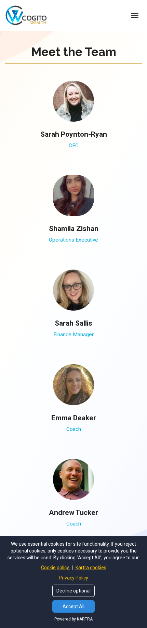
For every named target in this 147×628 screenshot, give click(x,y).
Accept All (73, 606)
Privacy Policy (73, 578)
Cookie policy (55, 567)
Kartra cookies (91, 567)
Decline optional (73, 590)
